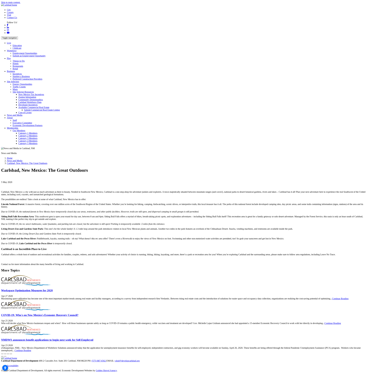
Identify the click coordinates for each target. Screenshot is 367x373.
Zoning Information (27, 97)
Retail (15, 68)
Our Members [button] (19, 130)
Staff (15, 120)
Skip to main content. (10, 2)
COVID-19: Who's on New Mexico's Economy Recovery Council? (39, 315)
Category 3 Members (27, 138)
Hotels (15, 63)
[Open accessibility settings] (5, 368)
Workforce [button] (11, 50)
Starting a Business (21, 76)
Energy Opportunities (22, 84)
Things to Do (19, 61)
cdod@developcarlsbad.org (127, 361)
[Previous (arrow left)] (2, 356)
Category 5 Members (27, 143)
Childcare (17, 48)
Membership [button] (12, 128)
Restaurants (18, 66)
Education (17, 45)
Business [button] (11, 71)
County (10, 12)
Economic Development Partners (27, 125)
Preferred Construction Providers (27, 79)
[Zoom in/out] (11, 353)
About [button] (10, 117)
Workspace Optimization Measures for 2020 (27, 290)
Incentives (17, 74)
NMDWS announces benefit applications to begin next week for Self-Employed (47, 339)
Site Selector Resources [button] (23, 92)
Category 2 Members (27, 136)
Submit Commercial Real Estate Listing (42, 110)
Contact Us (12, 17)
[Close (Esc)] (2, 353)
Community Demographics (30, 99)
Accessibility (12, 365)
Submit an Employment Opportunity (29, 56)
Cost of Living (25, 112)
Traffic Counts (19, 87)
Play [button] (9, 58)
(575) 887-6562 (99, 361)
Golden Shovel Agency (106, 370)
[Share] (5, 353)
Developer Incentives (28, 105)
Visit (9, 15)
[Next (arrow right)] (5, 356)
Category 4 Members (27, 141)
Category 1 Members (27, 133)
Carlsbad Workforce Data (29, 102)
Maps (15, 89)
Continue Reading (340, 298)
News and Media (14, 115)
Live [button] (9, 43)
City (9, 10)
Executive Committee (22, 123)
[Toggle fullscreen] (8, 353)
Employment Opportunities (25, 53)
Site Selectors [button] (13, 81)
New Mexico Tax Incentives (31, 94)
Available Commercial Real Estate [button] (33, 107)
